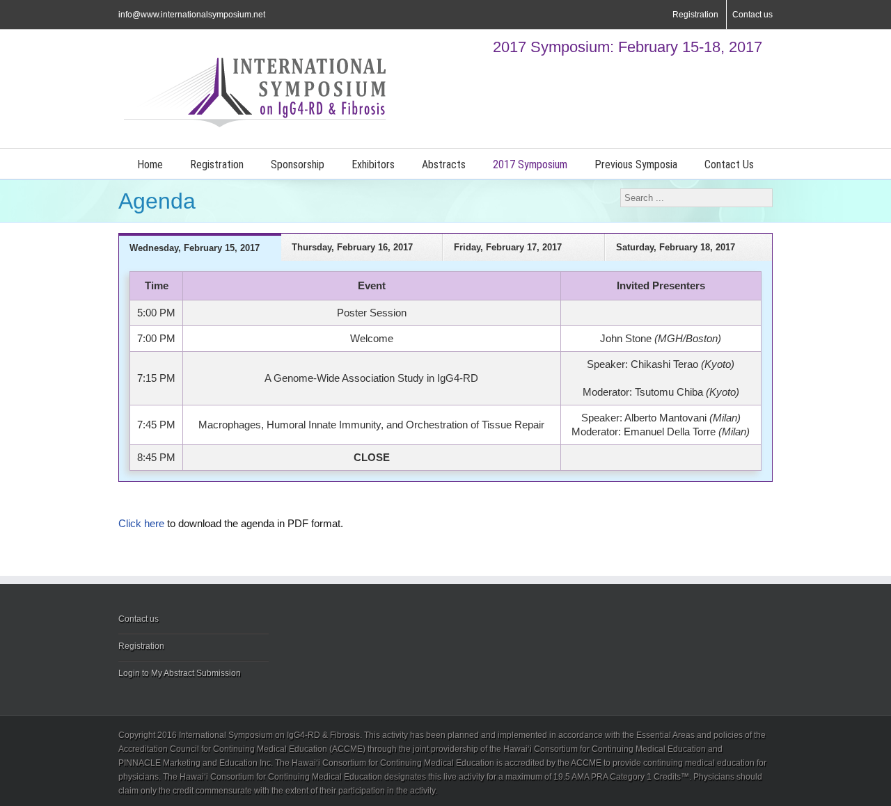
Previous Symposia (635, 164)
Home (150, 164)
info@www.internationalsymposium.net (191, 14)
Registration (695, 14)
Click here (141, 523)
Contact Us (729, 164)
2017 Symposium (530, 164)
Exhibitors (373, 164)
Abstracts (444, 164)
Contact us (752, 14)
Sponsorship (297, 164)
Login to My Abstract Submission (179, 673)
